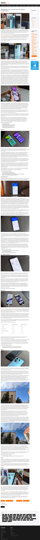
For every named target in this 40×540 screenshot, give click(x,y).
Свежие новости (28, 518)
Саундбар (25, 518)
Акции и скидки (9, 5)
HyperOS (3, 514)
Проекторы (10, 518)
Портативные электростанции (5, 518)
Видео (33, 22)
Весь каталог (3, 5)
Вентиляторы (34, 514)
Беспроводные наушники (29, 514)
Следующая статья (19, 500)
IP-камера (6, 514)
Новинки (17, 5)
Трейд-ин (36, 5)
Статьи (33, 26)
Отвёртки (23, 517)
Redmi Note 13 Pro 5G (3, 309)
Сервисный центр (13, 533)
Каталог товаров (3, 528)
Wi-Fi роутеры (14, 514)
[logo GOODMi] (3, 3)
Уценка (13, 5)
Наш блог (2, 529)
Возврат (2, 534)
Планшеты (31, 517)
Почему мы (28, 5)
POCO (8, 514)
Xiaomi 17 (18, 514)
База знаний (33, 21)
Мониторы (3, 517)
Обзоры (20, 517)
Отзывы (21, 5)
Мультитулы (6, 517)
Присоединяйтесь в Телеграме (34, 68)
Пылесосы (14, 518)
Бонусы (24, 5)
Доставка (2, 533)
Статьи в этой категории (9, 500)
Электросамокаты (10, 521)
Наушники (14, 517)
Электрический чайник (4, 521)
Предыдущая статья (26, 500)
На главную (2, 500)
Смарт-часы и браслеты (33, 518)
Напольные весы (10, 517)
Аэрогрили (21, 514)
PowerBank (11, 514)
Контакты (12, 534)
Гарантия (2, 535)
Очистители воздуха (27, 517)
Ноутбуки (17, 517)
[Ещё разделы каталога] (38, 5)
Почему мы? (12, 529)
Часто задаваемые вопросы (4, 539)
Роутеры (22, 518)
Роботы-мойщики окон (18, 518)
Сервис (32, 5)
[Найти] (37, 12)
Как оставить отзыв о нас (14, 535)
